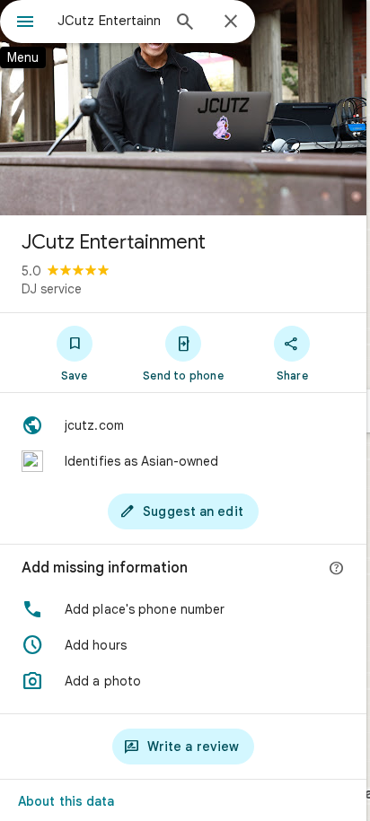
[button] (183, 609)
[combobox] (108, 20)
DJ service (52, 289)
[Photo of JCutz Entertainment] (183, 107)
